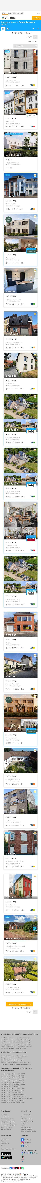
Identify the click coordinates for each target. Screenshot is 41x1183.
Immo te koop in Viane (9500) (11, 1086)
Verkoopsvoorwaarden (21, 1177)
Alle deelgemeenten (25, 1179)
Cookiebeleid (19, 1176)
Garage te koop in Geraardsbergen (12, 1058)
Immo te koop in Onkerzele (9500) (12, 1080)
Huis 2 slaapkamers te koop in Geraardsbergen (16, 1040)
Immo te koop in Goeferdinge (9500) (13, 1074)
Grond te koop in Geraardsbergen (12, 1060)
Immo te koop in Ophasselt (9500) (12, 1082)
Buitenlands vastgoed (15, 13)
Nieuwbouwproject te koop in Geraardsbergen (16, 1064)
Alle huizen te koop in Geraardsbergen (13, 1048)
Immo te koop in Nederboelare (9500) (13, 1078)
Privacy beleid (28, 1176)
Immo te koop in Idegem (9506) (11, 1092)
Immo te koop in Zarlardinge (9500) (13, 1088)
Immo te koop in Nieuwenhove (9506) (13, 1094)
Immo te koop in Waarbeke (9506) (12, 1100)
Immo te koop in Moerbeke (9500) (12, 1076)
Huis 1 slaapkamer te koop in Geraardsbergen (16, 1038)
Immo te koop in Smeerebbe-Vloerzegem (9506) (17, 1098)
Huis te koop (11, 77)
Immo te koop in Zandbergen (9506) (13, 1102)
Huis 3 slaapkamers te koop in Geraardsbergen (16, 1042)
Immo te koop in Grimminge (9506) (12, 1090)
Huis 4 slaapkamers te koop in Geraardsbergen (16, 1044)
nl (38, 13)
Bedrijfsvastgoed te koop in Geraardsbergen (15, 1062)
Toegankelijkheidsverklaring (9, 1181)
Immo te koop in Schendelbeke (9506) (13, 1096)
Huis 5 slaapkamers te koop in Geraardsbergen (16, 1046)
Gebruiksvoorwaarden (7, 1176)
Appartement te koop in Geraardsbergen (14, 1056)
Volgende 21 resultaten (18, 1004)
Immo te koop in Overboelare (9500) (13, 1084)
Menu (37, 18)
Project (9, 160)
